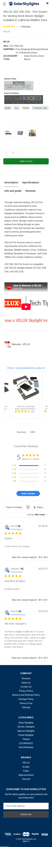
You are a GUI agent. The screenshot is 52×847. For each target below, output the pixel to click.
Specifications (30, 182)
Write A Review (28, 493)
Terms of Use (26, 703)
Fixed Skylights (26, 735)
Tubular (26, 739)
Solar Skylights (26, 722)
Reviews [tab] (21, 432)
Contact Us (26, 687)
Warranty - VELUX (21, 344)
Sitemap (26, 707)
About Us (26, 683)
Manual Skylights (26, 731)
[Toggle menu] (4, 4)
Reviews (31, 190)
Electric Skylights (26, 727)
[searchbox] (15, 507)
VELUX (26, 762)
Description (11, 182)
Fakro (26, 771)
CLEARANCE (26, 743)
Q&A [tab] (32, 432)
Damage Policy (26, 699)
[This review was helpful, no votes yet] (40, 557)
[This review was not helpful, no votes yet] (45, 557)
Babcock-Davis (26, 775)
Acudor (26, 767)
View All (26, 779)
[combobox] (37, 514)
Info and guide (12, 190)
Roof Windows (26, 747)
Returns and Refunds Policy (26, 695)
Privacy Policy (26, 691)
